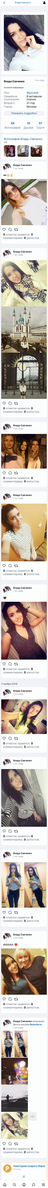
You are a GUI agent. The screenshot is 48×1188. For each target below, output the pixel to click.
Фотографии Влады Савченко (23, 139)
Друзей (28, 125)
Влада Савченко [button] (23, 2)
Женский (32, 92)
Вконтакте (36, 1024)
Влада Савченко (22, 165)
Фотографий (12, 125)
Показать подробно (24, 113)
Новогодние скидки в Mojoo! (29, 1166)
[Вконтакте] (9, 150)
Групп (40, 125)
